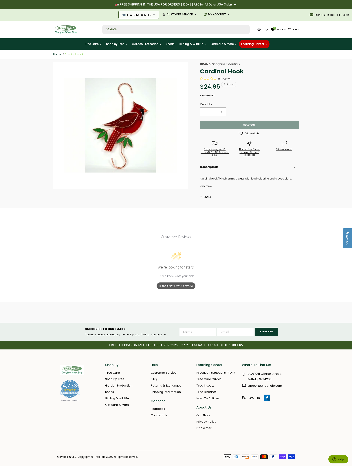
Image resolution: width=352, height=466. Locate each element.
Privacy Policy (206, 422)
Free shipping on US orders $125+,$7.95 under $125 (215, 152)
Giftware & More (117, 405)
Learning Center (139, 15)
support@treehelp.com (332, 15)
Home (57, 54)
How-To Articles (208, 398)
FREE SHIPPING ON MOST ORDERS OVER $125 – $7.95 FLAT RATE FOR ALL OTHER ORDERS (176, 345)
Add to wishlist (252, 133)
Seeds (109, 392)
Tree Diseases (206, 392)
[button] (293, 29)
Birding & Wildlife (117, 398)
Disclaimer (204, 428)
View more (206, 186)
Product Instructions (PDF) (215, 373)
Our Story (203, 415)
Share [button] (207, 197)
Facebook (158, 409)
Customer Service (180, 14)
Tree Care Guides (208, 379)
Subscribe (266, 331)
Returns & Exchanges (166, 385)
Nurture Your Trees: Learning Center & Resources (249, 152)
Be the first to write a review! (176, 286)
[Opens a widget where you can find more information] (338, 459)
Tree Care (112, 373)
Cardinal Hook (74, 54)
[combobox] (176, 29)
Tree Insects (205, 385)
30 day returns (284, 149)
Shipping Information (166, 392)
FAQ (154, 379)
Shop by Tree (114, 379)
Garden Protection (118, 385)
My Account (217, 14)
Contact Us (159, 415)
